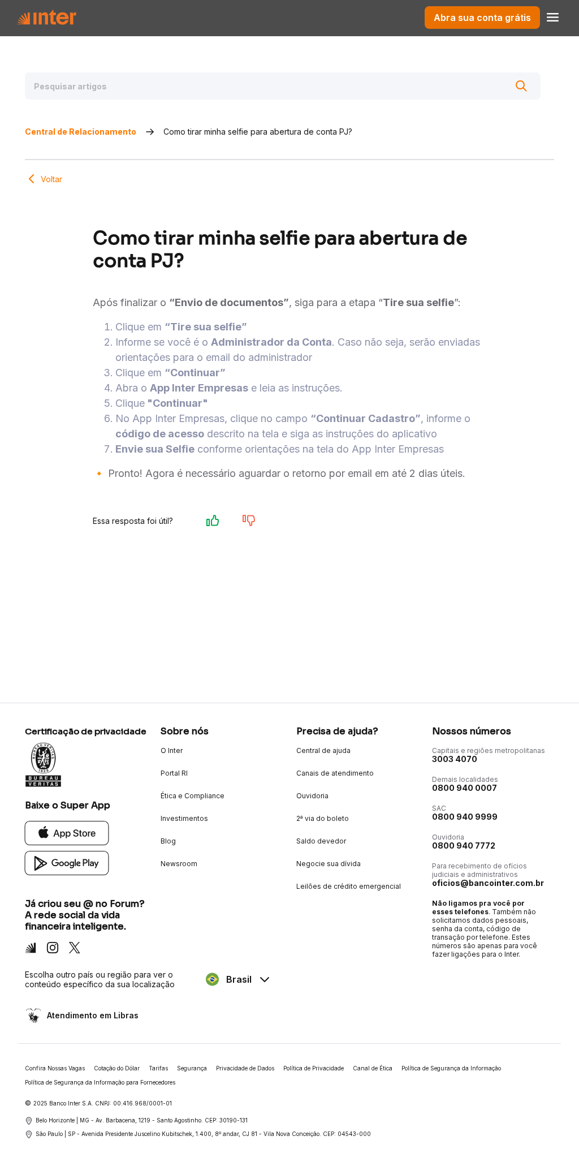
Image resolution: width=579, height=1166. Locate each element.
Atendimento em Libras (93, 1015)
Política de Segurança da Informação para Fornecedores (100, 1082)
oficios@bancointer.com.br (488, 883)
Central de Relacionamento (80, 131)
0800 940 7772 (463, 845)
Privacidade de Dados (245, 1068)
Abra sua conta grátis (482, 17)
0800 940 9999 (465, 816)
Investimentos (184, 818)
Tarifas (158, 1068)
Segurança (192, 1068)
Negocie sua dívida (328, 863)
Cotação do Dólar (117, 1068)
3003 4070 (454, 759)
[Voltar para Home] (46, 17)
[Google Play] (67, 862)
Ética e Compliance (192, 795)
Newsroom (179, 863)
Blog (168, 841)
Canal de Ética (372, 1068)
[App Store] (67, 832)
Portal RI (174, 773)
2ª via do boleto (322, 818)
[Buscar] (521, 86)
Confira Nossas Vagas (55, 1068)
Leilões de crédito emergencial (348, 886)
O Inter (172, 750)
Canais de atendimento (335, 773)
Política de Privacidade (313, 1068)
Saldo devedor (321, 841)
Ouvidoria (312, 795)
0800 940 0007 (464, 788)
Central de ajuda (323, 750)
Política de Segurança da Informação (451, 1068)
